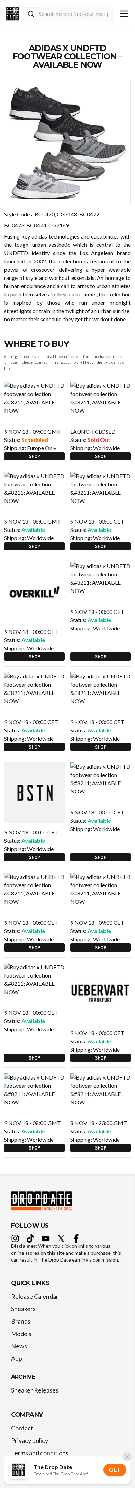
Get (115, 1469)
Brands (20, 1321)
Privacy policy (29, 1440)
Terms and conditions (40, 1453)
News (19, 1346)
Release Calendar (34, 1296)
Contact (22, 1428)
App (16, 1358)
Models (21, 1333)
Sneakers (23, 1309)
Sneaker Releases (34, 1390)
